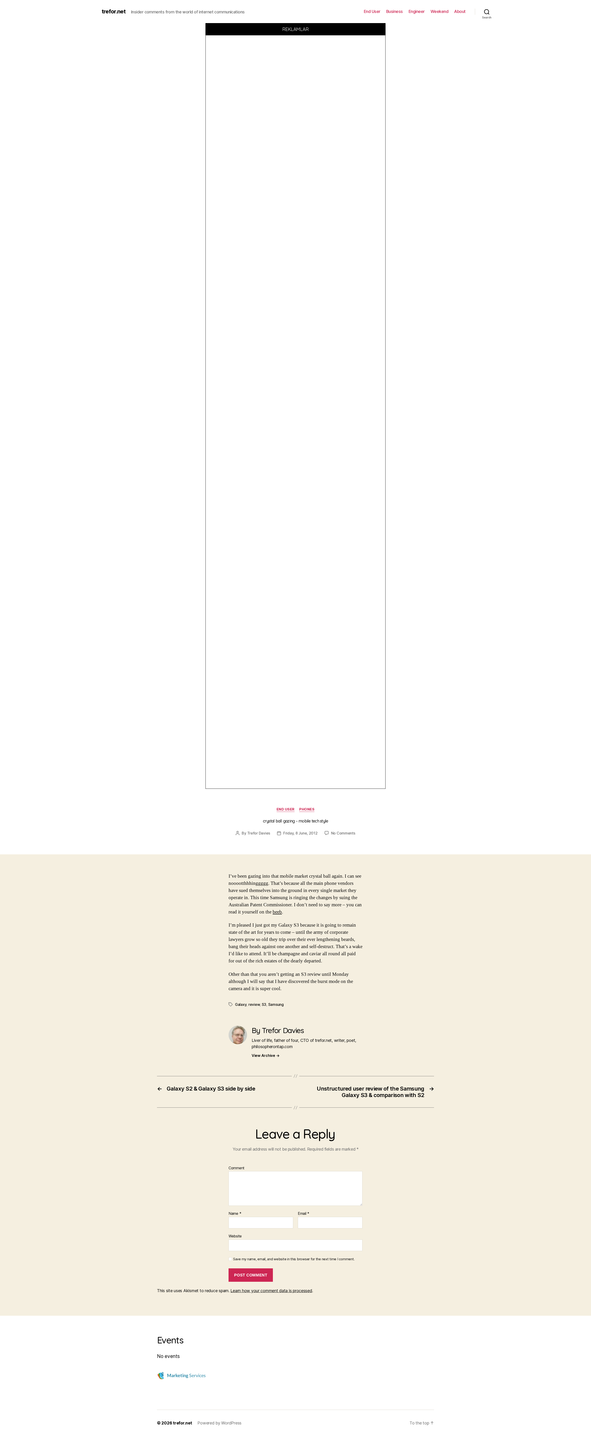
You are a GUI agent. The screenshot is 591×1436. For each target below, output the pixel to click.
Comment (236, 1168)
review (254, 1004)
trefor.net (114, 11)
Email (303, 1214)
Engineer (417, 11)
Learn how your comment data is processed (271, 1290)
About (460, 11)
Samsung (276, 1004)
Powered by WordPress (219, 1423)
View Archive (265, 1055)
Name (235, 1214)
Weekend (440, 11)
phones (306, 809)
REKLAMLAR (295, 29)
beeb (277, 912)
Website (235, 1236)
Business (394, 11)
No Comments (343, 833)
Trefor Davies (258, 833)
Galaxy (240, 1004)
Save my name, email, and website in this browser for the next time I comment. (294, 1259)
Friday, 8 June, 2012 (300, 833)
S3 (264, 1004)
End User (372, 11)
